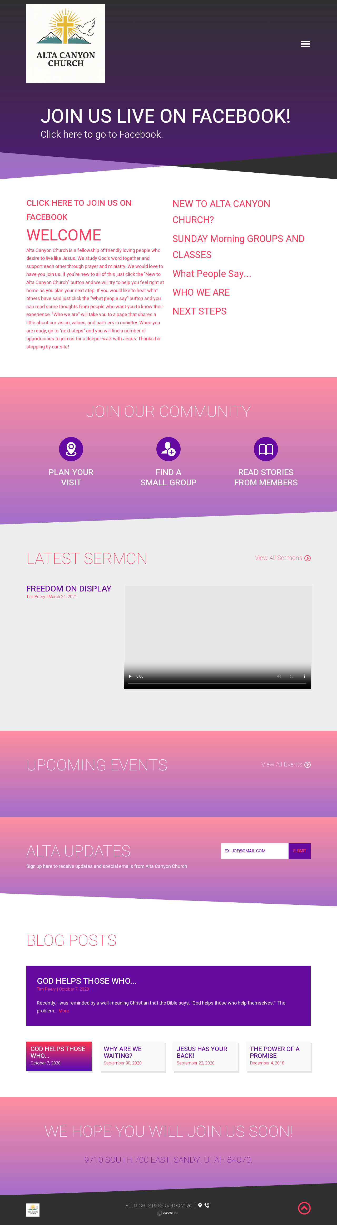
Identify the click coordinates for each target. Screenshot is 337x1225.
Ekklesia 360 (167, 1213)
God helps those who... (86, 981)
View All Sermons (278, 558)
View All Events (281, 764)
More (63, 1011)
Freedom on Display (68, 589)
